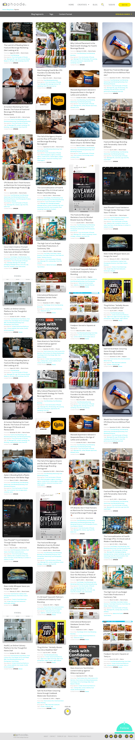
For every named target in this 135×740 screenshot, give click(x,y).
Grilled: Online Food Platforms (53, 309)
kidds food (7, 206)
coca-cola (23, 264)
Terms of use (61, 736)
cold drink (117, 157)
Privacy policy (73, 736)
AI (7, 125)
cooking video (52, 261)
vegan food (110, 316)
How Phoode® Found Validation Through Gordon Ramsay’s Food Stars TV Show (116, 210)
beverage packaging (53, 203)
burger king (110, 268)
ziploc (77, 157)
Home (71, 4)
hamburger (107, 270)
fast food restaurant (119, 268)
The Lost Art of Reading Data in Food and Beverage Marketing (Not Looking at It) (16, 47)
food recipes (20, 328)
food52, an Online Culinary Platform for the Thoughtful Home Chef (15, 311)
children (17, 204)
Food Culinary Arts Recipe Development (53, 353)
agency (53, 154)
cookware (78, 236)
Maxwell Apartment (91, 105)
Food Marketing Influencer (83, 226)
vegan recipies (115, 318)
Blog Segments (37, 14)
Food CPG (26, 61)
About (46, 736)
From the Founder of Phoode (20, 57)
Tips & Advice (40, 266)
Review (87, 286)
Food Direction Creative (116, 261)
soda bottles (21, 266)
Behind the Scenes (51, 264)
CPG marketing (19, 61)
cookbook (81, 285)
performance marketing (110, 91)
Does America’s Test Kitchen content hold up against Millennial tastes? (48, 343)
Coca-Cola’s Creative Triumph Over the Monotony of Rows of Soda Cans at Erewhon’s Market (17, 249)
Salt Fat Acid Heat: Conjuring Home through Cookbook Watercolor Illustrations (115, 351)
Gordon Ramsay (118, 225)
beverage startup (53, 84)
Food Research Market (10, 201)
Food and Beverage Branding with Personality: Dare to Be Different (115, 144)
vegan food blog (118, 316)
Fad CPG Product (114, 89)
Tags (51, 14)
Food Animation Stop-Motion (18, 318)
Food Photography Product (23, 199)
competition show (120, 223)
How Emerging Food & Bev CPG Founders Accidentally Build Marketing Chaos (49, 72)
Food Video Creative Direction (116, 219)
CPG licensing (93, 59)
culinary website (11, 328)
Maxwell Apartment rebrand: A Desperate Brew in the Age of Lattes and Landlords (82, 92)
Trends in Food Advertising (119, 267)
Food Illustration (92, 279)
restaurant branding (52, 158)
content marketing (22, 125)
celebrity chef (110, 223)
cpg (16, 59)
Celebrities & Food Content (86, 283)
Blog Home (10, 9)
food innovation (54, 207)
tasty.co (93, 336)
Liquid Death (107, 159)
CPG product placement (76, 61)
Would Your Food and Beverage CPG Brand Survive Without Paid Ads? (117, 72)
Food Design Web (52, 355)
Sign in (112, 4)
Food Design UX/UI (49, 305)
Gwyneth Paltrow (89, 285)
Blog (95, 4)
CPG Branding (85, 59)
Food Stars (110, 225)
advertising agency (45, 154)
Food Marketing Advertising (51, 149)
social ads (120, 91)
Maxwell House (74, 107)
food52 (26, 328)
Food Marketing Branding (51, 80)
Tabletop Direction (47, 257)
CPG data (12, 61)
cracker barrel (45, 156)
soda (16, 266)
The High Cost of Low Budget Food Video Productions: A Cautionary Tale (48, 245)
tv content (126, 225)
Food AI (12, 119)
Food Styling (15, 324)
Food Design (47, 197)
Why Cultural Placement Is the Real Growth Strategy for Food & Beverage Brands (83, 45)
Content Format (65, 14)
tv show (111, 227)
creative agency (54, 156)
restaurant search (45, 310)
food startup (52, 86)
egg (118, 364)
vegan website (124, 318)
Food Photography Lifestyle (117, 217)
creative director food (15, 127)
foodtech (53, 209)
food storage (85, 155)
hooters (44, 158)
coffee (83, 105)
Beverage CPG (11, 59)
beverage (9, 262)
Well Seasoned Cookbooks (119, 362)
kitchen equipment (9, 330)
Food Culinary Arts (82, 279)
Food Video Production (49, 255)
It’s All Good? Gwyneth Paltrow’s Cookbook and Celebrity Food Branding (83, 271)
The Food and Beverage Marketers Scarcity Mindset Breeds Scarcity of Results (81, 217)
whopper (112, 270)
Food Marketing (14, 55)
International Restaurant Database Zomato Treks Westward (47, 297)
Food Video (47, 253)
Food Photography (90, 281)
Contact (53, 736)
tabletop (39, 263)
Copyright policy (85, 736)
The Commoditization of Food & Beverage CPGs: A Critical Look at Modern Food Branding (50, 190)
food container (78, 155)
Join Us (124, 5)
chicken (109, 364)
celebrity (76, 285)
